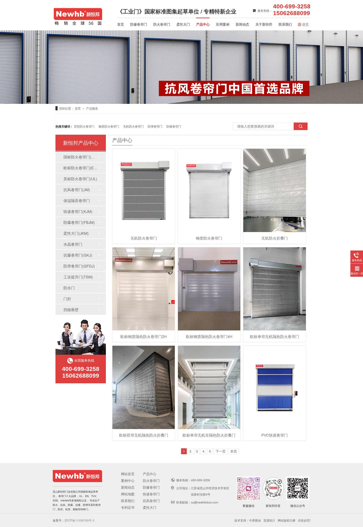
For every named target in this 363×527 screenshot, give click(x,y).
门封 (67, 298)
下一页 (221, 451)
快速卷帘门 (151, 494)
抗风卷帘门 (151, 500)
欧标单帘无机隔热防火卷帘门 (274, 336)
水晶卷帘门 (72, 244)
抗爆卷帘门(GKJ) (77, 255)
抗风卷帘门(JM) (76, 189)
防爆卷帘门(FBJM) (79, 222)
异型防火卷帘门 (84, 126)
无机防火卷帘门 (133, 126)
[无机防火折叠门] (274, 190)
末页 (233, 451)
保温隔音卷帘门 (76, 200)
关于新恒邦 (263, 24)
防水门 (69, 287)
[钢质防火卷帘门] (209, 190)
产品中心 (203, 24)
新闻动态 (242, 24)
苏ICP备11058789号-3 (79, 520)
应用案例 (222, 24)
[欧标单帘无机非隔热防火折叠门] (209, 387)
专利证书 (127, 507)
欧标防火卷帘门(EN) (80, 167)
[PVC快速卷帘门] (274, 387)
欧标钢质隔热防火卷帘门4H (209, 336)
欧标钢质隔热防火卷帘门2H (143, 336)
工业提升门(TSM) (78, 276)
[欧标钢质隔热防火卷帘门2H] (143, 289)
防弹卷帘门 (155, 126)
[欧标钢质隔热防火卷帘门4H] (209, 289)
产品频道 (92, 108)
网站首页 (127, 473)
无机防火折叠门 (274, 238)
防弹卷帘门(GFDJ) (79, 266)
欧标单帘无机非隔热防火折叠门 (209, 435)
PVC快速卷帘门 (274, 435)
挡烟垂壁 (71, 309)
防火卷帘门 (161, 24)
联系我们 (285, 24)
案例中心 (127, 480)
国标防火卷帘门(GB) (80, 156)
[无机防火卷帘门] (143, 190)
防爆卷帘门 (138, 24)
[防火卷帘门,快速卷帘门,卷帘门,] (78, 24)
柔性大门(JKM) (76, 233)
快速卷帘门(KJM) (77, 211)
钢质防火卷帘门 (109, 126)
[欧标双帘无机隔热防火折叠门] (143, 387)
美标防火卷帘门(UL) (80, 178)
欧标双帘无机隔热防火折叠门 (143, 435)
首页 (120, 24)
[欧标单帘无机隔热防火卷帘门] (274, 289)
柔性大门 (183, 24)
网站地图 (127, 494)
